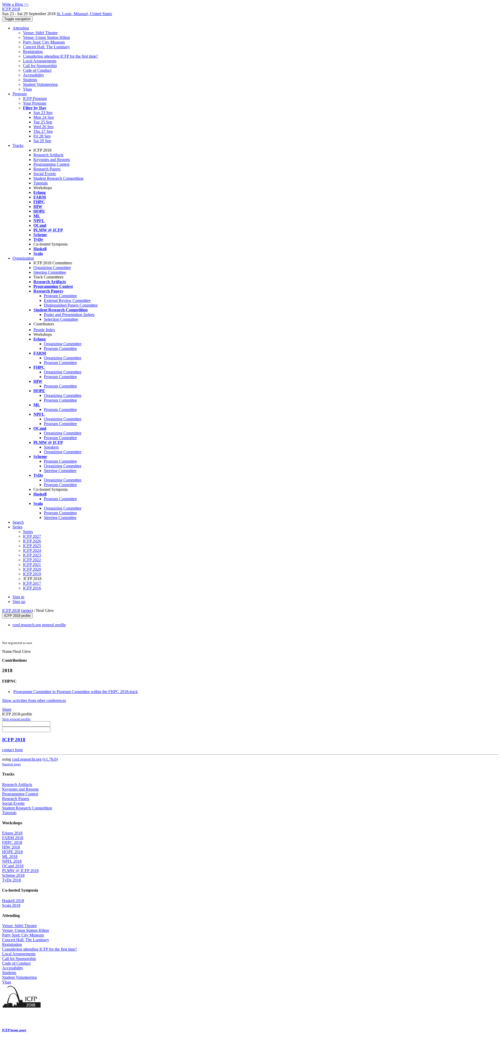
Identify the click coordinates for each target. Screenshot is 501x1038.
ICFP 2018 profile (17, 616)
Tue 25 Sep (42, 122)
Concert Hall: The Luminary (46, 47)
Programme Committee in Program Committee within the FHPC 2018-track (75, 691)
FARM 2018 (12, 838)
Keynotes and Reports (51, 159)
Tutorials (40, 183)
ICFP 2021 (32, 564)
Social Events (44, 173)
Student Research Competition (58, 178)
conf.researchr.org (26, 759)
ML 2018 (9, 856)
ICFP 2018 (11, 610)
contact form (12, 750)
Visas (27, 89)
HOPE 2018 (12, 852)
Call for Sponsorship (40, 65)
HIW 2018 (11, 847)
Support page (11, 764)
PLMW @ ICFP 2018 (20, 870)
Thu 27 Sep (43, 131)
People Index (44, 329)
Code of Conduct (37, 70)
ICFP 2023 (32, 555)
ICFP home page (14, 1030)
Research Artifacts (48, 155)
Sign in (18, 597)
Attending (21, 28)
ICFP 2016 (32, 588)
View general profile (16, 719)
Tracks (18, 145)
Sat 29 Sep (42, 141)
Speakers (51, 447)
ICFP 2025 (32, 546)
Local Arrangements (39, 61)
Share (6, 709)
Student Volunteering (40, 84)
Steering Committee (49, 272)
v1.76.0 (50, 759)
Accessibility (33, 75)
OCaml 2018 (12, 866)
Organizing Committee (52, 267)
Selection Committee (61, 319)
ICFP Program (35, 98)
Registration (33, 51)
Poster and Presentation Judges (69, 314)
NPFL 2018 (12, 861)
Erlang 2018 (12, 833)
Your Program (34, 103)
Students (30, 79)
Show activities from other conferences (34, 700)
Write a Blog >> (15, 4)
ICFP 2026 (32, 541)
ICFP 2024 (32, 550)
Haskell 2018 (13, 900)
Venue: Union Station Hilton (46, 37)
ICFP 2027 (32, 536)
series (27, 610)
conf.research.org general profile (39, 625)
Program (20, 94)
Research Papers (47, 169)
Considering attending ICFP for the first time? (60, 56)
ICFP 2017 (32, 583)
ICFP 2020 (32, 569)
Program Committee (60, 296)
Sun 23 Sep (42, 112)
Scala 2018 (11, 905)
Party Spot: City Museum (44, 42)
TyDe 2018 (11, 880)
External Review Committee (67, 300)
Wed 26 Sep (43, 126)
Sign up (19, 601)
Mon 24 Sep (43, 117)
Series (28, 531)
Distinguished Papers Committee (71, 305)
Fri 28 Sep (42, 136)
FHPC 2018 (12, 842)
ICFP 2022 (32, 560)
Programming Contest (51, 164)
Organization (23, 258)
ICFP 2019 (32, 574)
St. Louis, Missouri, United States (84, 13)
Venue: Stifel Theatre (40, 33)
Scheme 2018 (13, 875)
